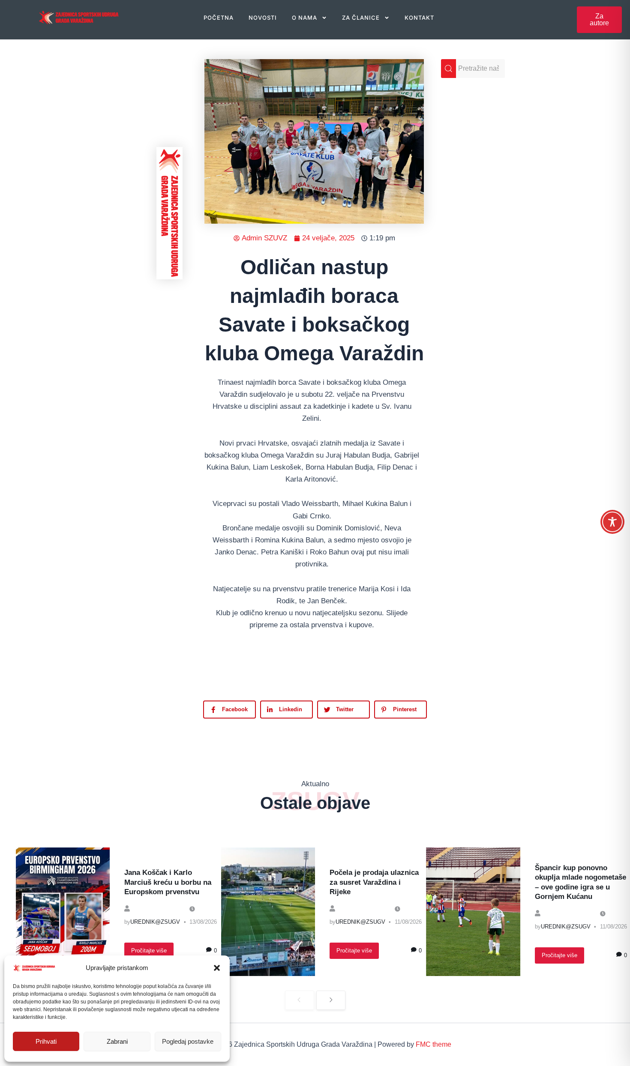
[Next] (330, 1000)
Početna (219, 17)
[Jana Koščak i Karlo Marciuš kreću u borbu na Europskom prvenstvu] (63, 911)
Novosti (263, 17)
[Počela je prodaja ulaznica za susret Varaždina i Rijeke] (268, 911)
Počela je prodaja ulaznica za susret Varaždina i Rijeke (374, 881)
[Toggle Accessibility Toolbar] (612, 522)
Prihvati (46, 1041)
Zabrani (117, 1041)
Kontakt (419, 17)
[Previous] (299, 1000)
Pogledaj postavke (187, 1041)
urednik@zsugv (155, 922)
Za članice (361, 17)
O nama (304, 17)
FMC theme (433, 1044)
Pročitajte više (149, 950)
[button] (217, 968)
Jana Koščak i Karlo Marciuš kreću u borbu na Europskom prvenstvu (167, 881)
